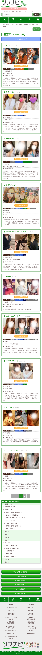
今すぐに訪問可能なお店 (31, 618)
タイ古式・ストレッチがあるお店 (10, 618)
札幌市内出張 (8, 506)
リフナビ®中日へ (20, 580)
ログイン (36, 29)
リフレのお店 (31, 630)
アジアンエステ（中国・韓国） (11, 613)
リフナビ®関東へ (20, 576)
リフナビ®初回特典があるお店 (11, 637)
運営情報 (11, 604)
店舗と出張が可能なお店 (31, 622)
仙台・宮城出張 (10, 545)
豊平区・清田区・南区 (12, 526)
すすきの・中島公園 (11, 515)
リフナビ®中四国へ (20, 589)
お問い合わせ (31, 610)
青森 (6, 531)
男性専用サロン (11, 633)
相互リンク (11, 610)
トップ (4, 21)
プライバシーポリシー (11, 607)
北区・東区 (9, 520)
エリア (12, 21)
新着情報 (38, 21)
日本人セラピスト (31, 613)
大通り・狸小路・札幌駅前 (13, 512)
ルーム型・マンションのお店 (31, 627)
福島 (6, 562)
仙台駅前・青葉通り (11, 548)
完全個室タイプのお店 (11, 630)
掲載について (31, 607)
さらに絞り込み (20, 39)
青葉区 (7, 553)
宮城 (6, 540)
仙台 (6, 542)
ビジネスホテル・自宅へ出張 (11, 627)
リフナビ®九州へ (20, 593)
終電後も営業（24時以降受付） (11, 622)
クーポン (29, 21)
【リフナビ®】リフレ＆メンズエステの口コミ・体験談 (23, 651)
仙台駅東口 (9, 551)
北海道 (6, 504)
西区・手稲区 (9, 528)
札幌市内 (7, 509)
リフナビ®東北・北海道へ (20, 572)
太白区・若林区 (10, 556)
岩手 (6, 534)
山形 (6, 559)
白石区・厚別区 (10, 523)
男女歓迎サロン (31, 633)
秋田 (6, 537)
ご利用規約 (31, 604)
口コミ (21, 21)
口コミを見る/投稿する (21, 66)
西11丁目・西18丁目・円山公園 (14, 517)
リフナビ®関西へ (20, 585)
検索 (36, 14)
